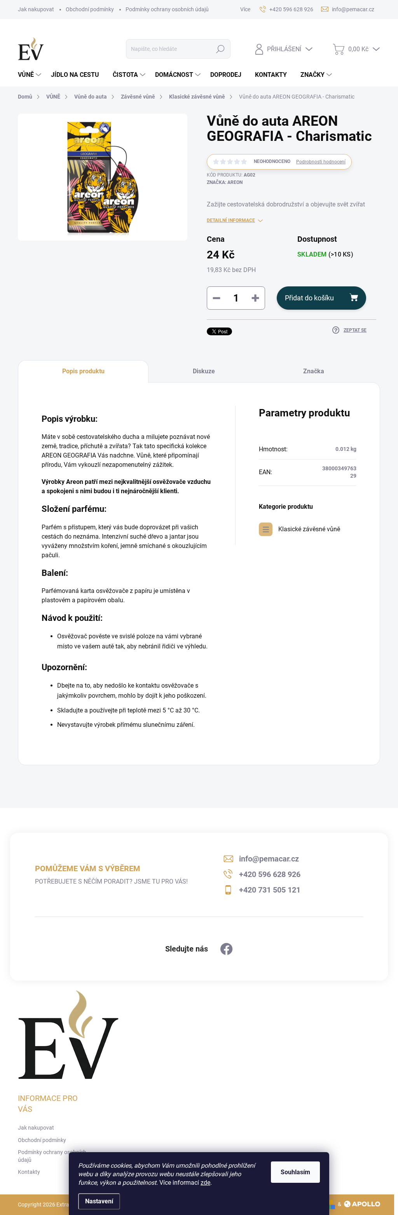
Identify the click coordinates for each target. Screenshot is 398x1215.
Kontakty (29, 1172)
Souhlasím (295, 1172)
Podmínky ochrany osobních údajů (167, 9)
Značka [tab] (313, 371)
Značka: (225, 182)
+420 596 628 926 (269, 874)
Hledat (220, 49)
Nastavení (99, 1201)
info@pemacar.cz (269, 858)
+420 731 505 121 (269, 889)
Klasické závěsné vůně (309, 529)
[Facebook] (226, 949)
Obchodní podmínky (90, 9)
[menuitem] (30, 75)
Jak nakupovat (36, 9)
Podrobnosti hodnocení (321, 162)
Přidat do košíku (309, 298)
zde (205, 1182)
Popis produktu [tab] (83, 371)
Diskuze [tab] (204, 371)
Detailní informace (231, 220)
